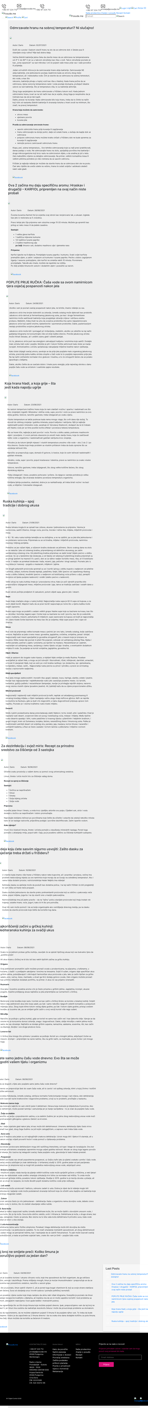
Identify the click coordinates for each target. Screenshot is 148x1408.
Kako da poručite (60, 1349)
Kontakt (126, 13)
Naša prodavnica (93, 13)
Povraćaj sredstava (61, 1357)
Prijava (106, 1364)
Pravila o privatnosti (61, 1366)
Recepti (119, 13)
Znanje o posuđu (108, 13)
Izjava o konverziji (60, 1368)
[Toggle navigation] (3, 18)
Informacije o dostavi (62, 1355)
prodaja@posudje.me (38, 1352)
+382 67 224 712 (36, 1349)
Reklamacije (58, 1371)
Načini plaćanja (59, 1352)
